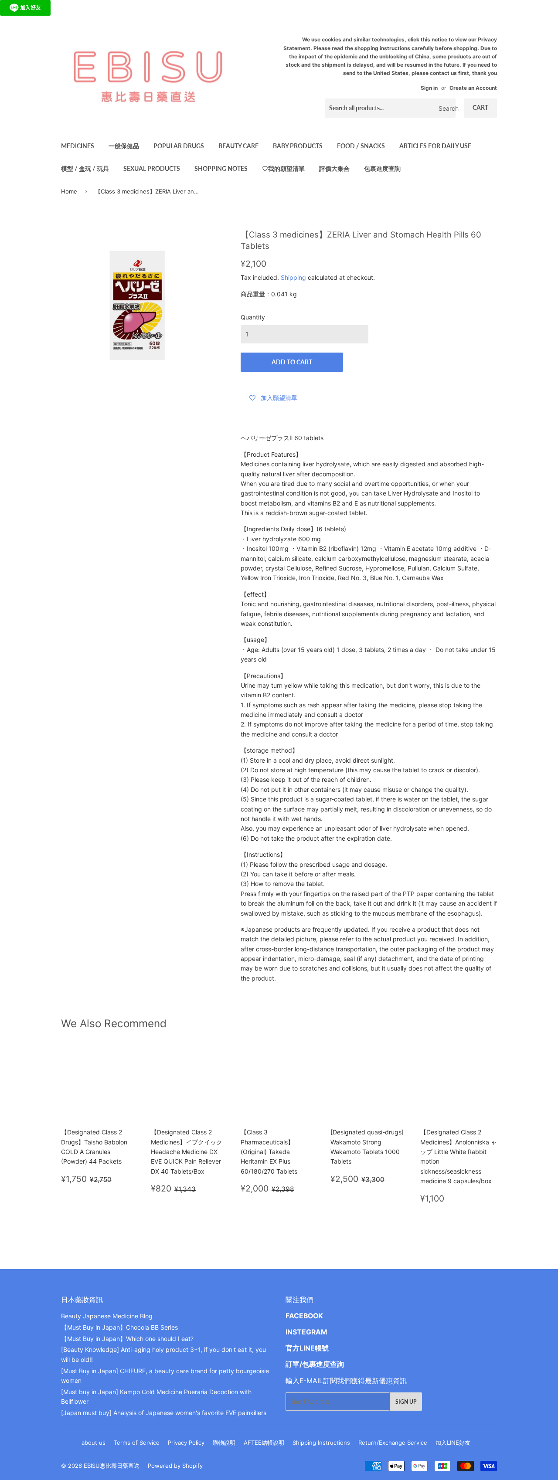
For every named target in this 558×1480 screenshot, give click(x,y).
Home (69, 191)
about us (93, 1442)
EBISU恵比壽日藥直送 (112, 1465)
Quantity (253, 317)
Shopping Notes (221, 168)
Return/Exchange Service (392, 1442)
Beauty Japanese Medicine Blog (107, 1316)
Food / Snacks (361, 145)
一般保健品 (124, 145)
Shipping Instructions (321, 1442)
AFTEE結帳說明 (264, 1442)
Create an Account (473, 88)
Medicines (77, 145)
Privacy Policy (186, 1442)
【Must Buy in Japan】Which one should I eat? (127, 1338)
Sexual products (151, 168)
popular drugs (178, 145)
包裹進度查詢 (382, 168)
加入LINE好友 (453, 1442)
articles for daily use (435, 145)
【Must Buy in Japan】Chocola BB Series (119, 1327)
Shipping (293, 277)
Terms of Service (137, 1442)
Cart (480, 107)
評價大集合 (334, 168)
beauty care (238, 145)
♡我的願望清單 (283, 168)
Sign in (429, 88)
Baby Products (298, 145)
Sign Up (405, 1402)
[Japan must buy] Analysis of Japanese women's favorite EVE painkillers (163, 1412)
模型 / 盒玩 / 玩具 (85, 168)
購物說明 (224, 1442)
